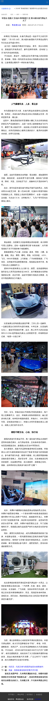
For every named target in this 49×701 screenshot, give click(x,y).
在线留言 (39, 694)
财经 (18, 14)
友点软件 (38, 699)
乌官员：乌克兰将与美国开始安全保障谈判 (26, 667)
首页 (11, 14)
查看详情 (25, 14)
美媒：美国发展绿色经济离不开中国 (23, 670)
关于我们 (11, 694)
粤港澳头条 (16, 25)
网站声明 (20, 694)
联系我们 (30, 694)
